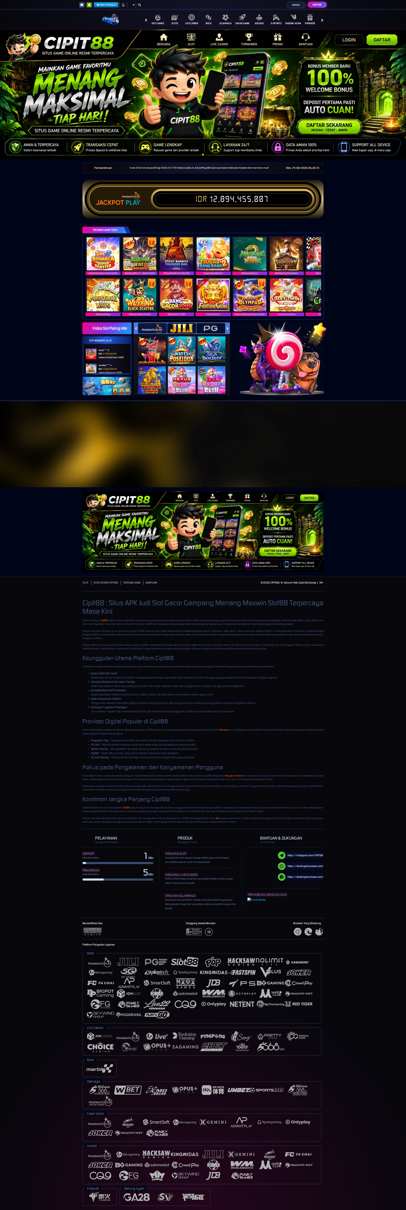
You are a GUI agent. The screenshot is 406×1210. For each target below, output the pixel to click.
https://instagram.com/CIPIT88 (305, 855)
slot (217, 818)
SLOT (85, 582)
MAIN (105, 254)
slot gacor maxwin (234, 775)
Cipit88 (104, 620)
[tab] (152, 328)
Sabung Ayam (293, 23)
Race (208, 23)
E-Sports (276, 23)
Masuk (296, 4)
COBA (154, 346)
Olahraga (225, 23)
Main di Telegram (108, 4)
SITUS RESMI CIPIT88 (105, 582)
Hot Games (158, 23)
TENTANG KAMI (132, 582)
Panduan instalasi (369, 451)
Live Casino (191, 23)
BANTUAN (151, 582)
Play (133, 203)
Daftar (317, 4)
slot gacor (224, 729)
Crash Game (242, 23)
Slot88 (126, 807)
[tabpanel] (203, 94)
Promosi (310, 23)
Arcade (259, 23)
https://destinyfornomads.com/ (306, 866)
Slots (174, 23)
